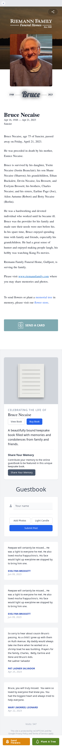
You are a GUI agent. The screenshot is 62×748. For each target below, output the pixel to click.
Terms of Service (40, 733)
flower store (41, 302)
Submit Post (31, 528)
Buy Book (34, 421)
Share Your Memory (22, 472)
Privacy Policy (22, 733)
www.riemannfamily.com (33, 276)
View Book (16, 421)
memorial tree (44, 297)
